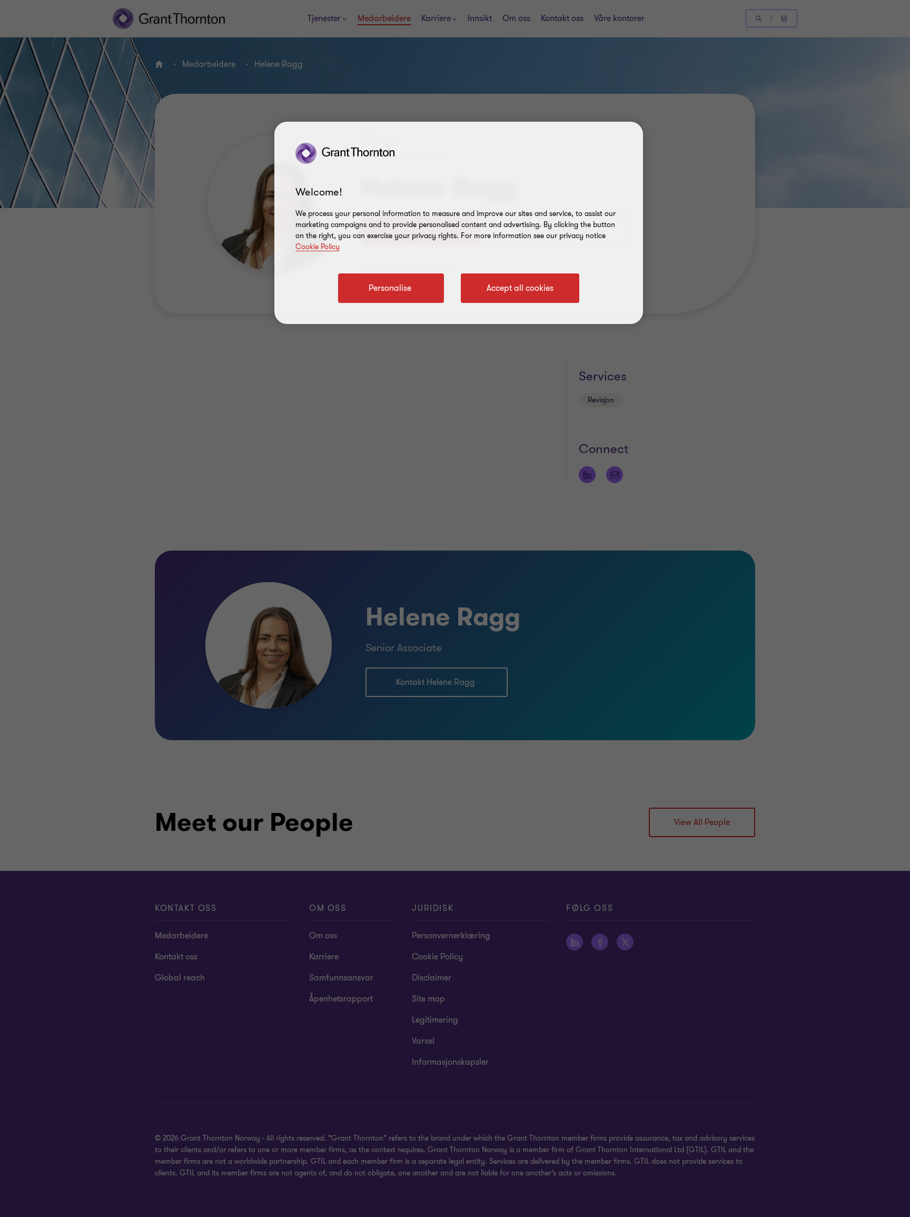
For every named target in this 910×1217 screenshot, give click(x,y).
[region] (458, 223)
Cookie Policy (317, 247)
